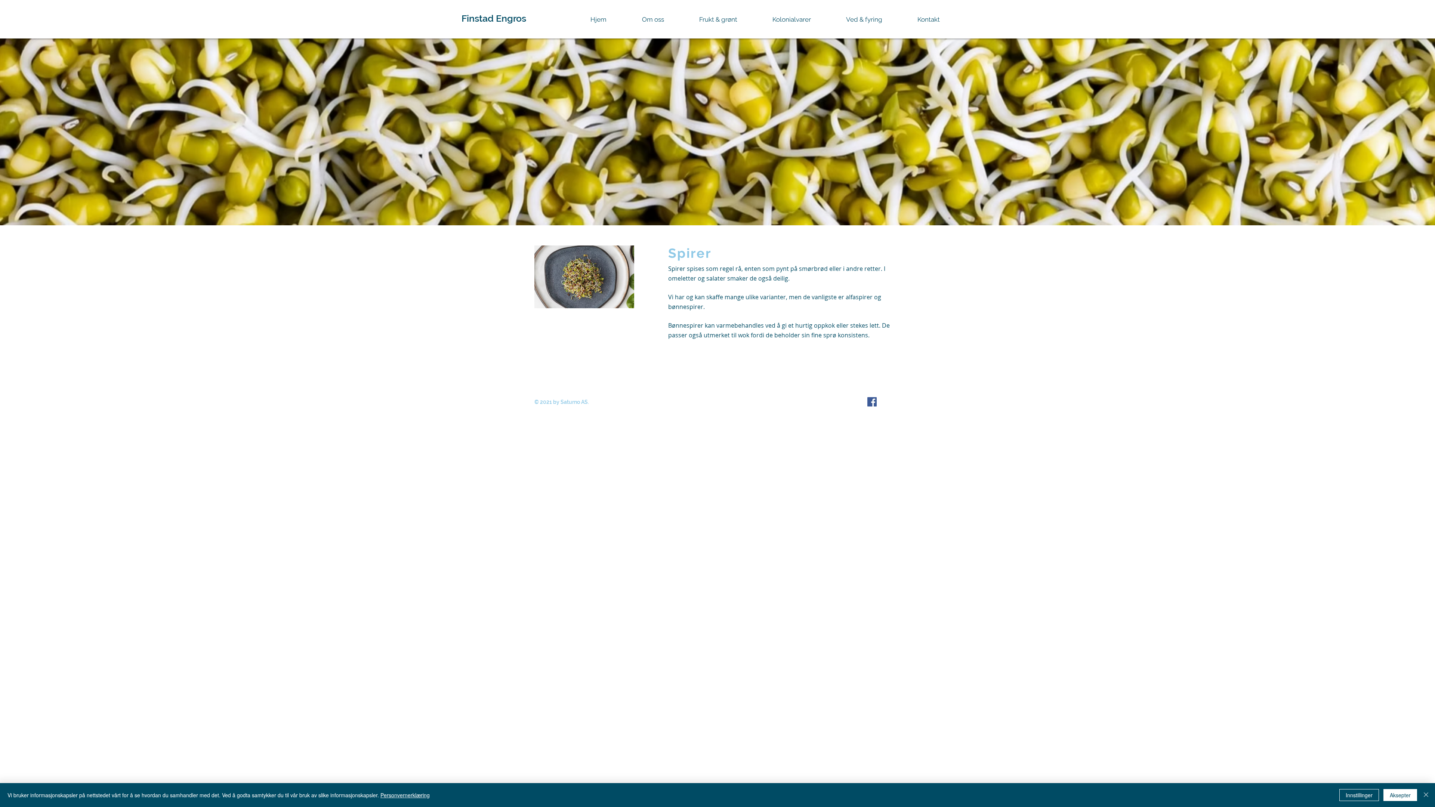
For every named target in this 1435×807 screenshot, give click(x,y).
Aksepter (1400, 795)
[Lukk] (1426, 795)
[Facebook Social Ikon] (872, 401)
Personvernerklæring (405, 795)
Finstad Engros (494, 18)
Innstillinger (1359, 795)
